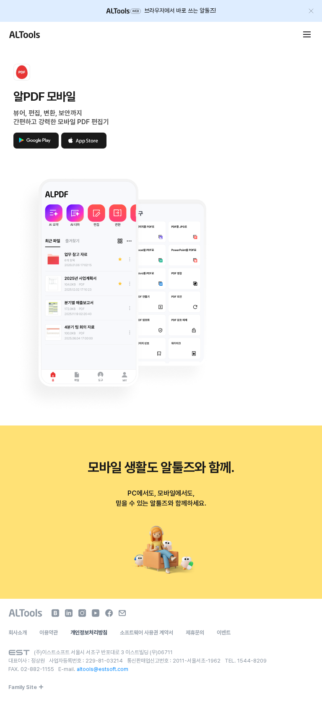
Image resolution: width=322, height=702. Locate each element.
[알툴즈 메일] (122, 613)
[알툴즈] (24, 34)
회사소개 (17, 632)
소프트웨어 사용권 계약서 (146, 632)
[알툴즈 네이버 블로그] (55, 613)
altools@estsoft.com (102, 669)
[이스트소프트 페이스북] (109, 613)
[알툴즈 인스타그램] (82, 613)
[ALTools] (25, 613)
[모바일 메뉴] (307, 34)
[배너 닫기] (311, 11)
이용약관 (48, 632)
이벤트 (224, 632)
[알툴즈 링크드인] (69, 613)
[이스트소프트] (19, 652)
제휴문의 (195, 632)
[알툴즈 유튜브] (95, 613)
